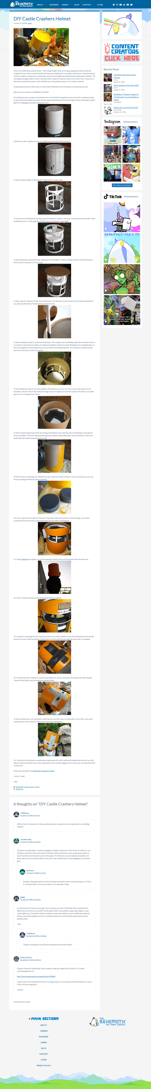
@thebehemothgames (130, 122)
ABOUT (40, 5)
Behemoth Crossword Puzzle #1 (126, 107)
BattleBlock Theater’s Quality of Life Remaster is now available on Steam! (126, 97)
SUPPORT (87, 5)
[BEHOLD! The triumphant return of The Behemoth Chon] (112, 154)
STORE (100, 5)
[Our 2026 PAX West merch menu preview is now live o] (131, 135)
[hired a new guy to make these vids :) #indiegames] (131, 173)
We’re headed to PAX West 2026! (126, 85)
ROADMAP (54, 5)
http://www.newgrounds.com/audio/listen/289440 (36, 976)
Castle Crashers (29, 787)
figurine (25, 559)
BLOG (76, 5)
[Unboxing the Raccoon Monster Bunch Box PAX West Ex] (112, 135)
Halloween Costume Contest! (43, 771)
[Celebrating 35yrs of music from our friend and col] (112, 173)
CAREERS (44, 1031)
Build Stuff (19, 787)
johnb (22, 897)
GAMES (65, 5)
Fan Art (37, 787)
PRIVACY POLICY (44, 1065)
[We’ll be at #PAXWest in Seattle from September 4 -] (131, 154)
